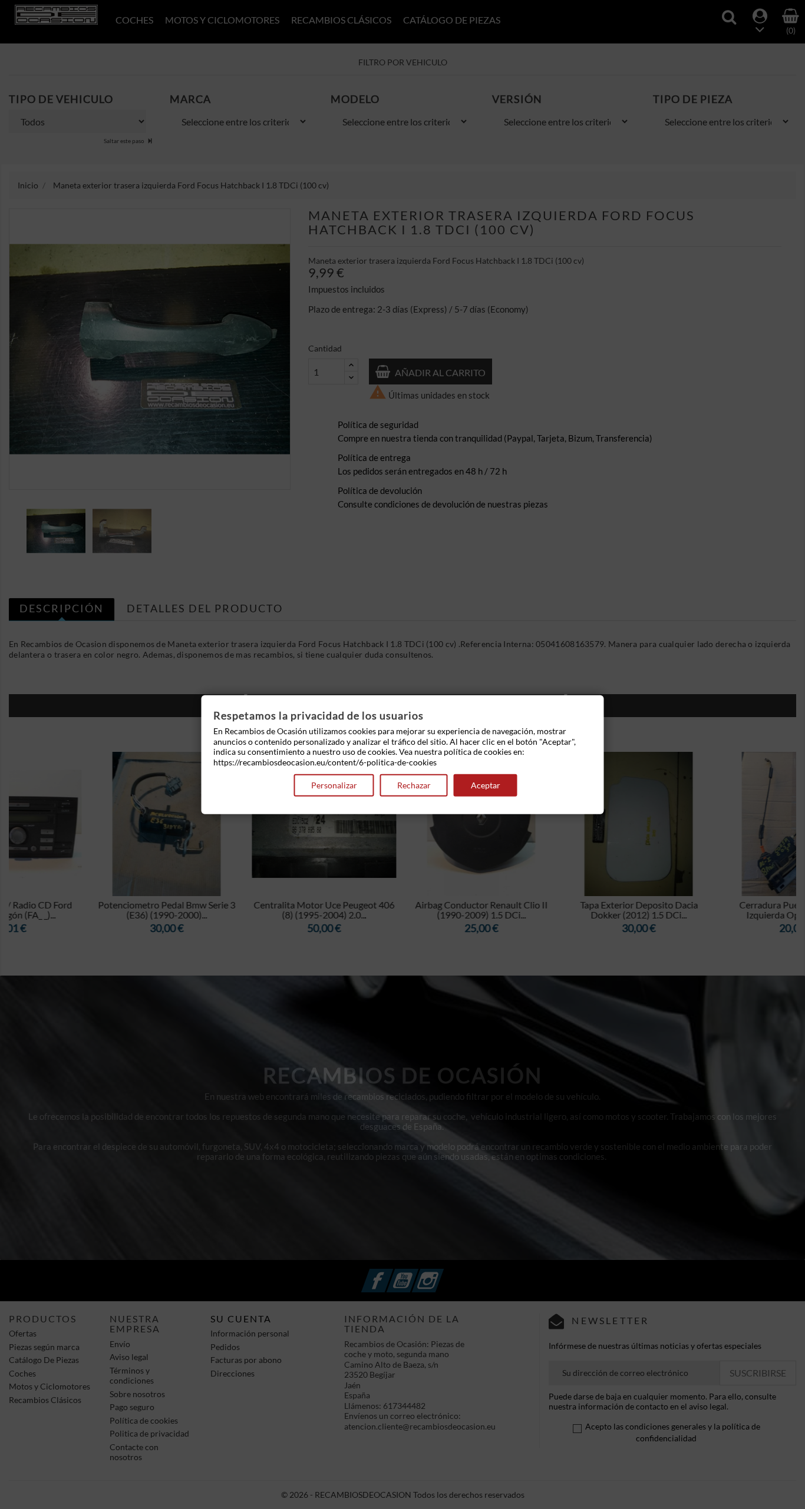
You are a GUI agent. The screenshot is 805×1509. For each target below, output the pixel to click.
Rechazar (414, 785)
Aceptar (485, 785)
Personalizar (334, 785)
